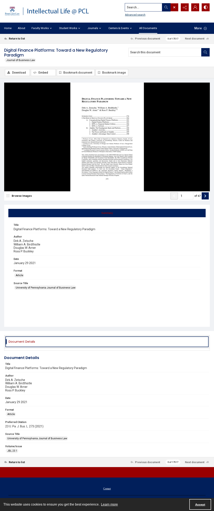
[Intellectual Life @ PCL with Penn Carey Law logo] (49, 11)
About (21, 28)
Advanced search (135, 14)
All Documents (148, 28)
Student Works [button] (68, 28)
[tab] (107, 213)
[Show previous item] (174, 195)
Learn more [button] (109, 504)
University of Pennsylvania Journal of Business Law (45, 287)
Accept (200, 504)
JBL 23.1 (12, 450)
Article (19, 275)
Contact (107, 488)
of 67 (197, 195)
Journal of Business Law (20, 60)
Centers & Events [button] (118, 28)
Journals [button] (93, 28)
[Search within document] (205, 52)
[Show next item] (205, 195)
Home (7, 28)
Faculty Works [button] (40, 28)
